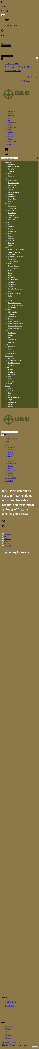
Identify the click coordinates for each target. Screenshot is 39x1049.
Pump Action (12, 187)
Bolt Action (12, 185)
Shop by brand (9, 1026)
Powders (11, 245)
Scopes (10, 263)
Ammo (10, 118)
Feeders (10, 395)
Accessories (12, 122)
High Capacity (12, 312)
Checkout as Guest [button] (7, 56)
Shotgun (11, 243)
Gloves (10, 370)
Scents (10, 406)
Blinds (10, 388)
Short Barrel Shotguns (15, 360)
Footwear (11, 381)
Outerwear (11, 374)
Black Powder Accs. (14, 328)
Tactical (10, 190)
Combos (11, 201)
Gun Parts (11, 277)
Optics (10, 120)
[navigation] (19, 234)
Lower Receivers (13, 192)
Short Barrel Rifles (14, 363)
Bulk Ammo (12, 231)
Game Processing (14, 397)
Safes (10, 300)
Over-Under (12, 206)
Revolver (11, 194)
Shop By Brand (10, 141)
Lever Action (12, 169)
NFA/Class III (12, 134)
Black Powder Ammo (15, 326)
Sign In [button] (3, 43)
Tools (10, 298)
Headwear (11, 372)
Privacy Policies (16, 1043)
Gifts (10, 296)
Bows (10, 349)
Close (3, 15)
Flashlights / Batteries (15, 256)
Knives (10, 129)
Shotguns (11, 116)
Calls (9, 393)
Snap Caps (11, 240)
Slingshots (11, 351)
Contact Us (9, 144)
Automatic (11, 342)
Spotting (11, 390)
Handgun (11, 226)
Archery (10, 132)
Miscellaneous (12, 307)
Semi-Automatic (13, 166)
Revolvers (11, 164)
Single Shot (12, 171)
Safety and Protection (15, 305)
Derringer (11, 176)
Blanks (10, 236)
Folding (10, 335)
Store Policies (5, 1043)
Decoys (10, 404)
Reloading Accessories (15, 289)
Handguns (11, 111)
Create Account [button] (6, 46)
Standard (11, 314)
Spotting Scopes (13, 266)
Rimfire (10, 229)
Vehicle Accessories (14, 303)
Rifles (10, 113)
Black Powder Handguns (16, 323)
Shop (7, 108)
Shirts (10, 383)
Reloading (11, 238)
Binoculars (11, 254)
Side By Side (12, 208)
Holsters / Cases (13, 280)
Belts (10, 379)
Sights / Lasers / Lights (16, 250)
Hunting (10, 139)
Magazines (11, 125)
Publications (12, 284)
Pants (10, 376)
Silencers (11, 365)
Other (10, 173)
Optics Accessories (14, 252)
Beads (10, 291)
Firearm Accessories (14, 293)
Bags (10, 273)
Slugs (10, 233)
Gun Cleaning (12, 282)
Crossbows (11, 346)
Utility (10, 337)
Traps (10, 400)
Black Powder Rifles (14, 321)
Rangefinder (12, 259)
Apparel (10, 136)
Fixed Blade (12, 333)
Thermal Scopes (13, 268)
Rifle (9, 224)
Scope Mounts (13, 261)
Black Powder (12, 127)
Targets (10, 286)
